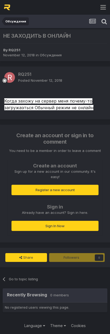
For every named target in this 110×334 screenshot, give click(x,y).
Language (33, 325)
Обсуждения (51, 55)
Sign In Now (55, 226)
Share (27, 257)
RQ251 (14, 50)
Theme (57, 325)
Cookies (78, 325)
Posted (40, 80)
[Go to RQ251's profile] (9, 77)
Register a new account (55, 190)
